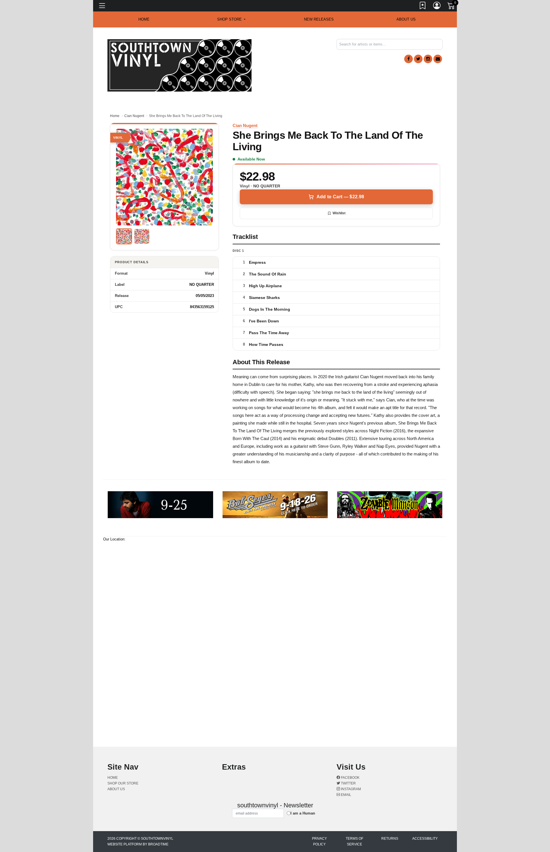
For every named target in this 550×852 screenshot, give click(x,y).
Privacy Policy (319, 841)
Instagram (350, 789)
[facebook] (408, 59)
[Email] (438, 59)
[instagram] (428, 59)
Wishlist (339, 213)
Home (114, 116)
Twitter (348, 783)
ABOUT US (406, 19)
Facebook (350, 778)
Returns (389, 839)
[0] (451, 7)
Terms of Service (354, 841)
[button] (231, 19)
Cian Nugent (134, 116)
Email (345, 795)
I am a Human (302, 813)
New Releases (319, 19)
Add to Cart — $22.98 (340, 196)
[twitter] (418, 59)
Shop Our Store (122, 783)
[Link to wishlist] (423, 6)
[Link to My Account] (437, 6)
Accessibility (425, 839)
